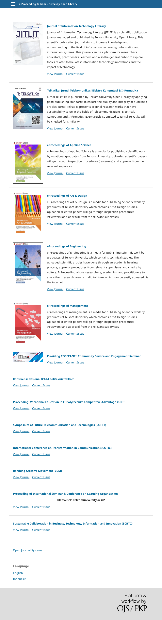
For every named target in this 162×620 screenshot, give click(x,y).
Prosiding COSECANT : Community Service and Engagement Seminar (94, 356)
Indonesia (19, 579)
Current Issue (75, 74)
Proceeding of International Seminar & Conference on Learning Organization (65, 493)
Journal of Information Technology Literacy (76, 26)
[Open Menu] (13, 4)
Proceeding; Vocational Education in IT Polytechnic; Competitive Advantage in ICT (69, 402)
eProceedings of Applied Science (69, 145)
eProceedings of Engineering (66, 246)
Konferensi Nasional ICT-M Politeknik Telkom (43, 379)
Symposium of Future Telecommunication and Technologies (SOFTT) (59, 425)
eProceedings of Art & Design (67, 195)
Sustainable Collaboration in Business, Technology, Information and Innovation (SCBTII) (73, 523)
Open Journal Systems (27, 550)
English (18, 573)
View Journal (55, 74)
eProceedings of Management (67, 306)
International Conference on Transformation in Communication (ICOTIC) (62, 448)
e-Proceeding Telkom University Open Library (48, 4)
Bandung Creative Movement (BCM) (37, 471)
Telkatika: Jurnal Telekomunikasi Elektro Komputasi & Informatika (92, 90)
